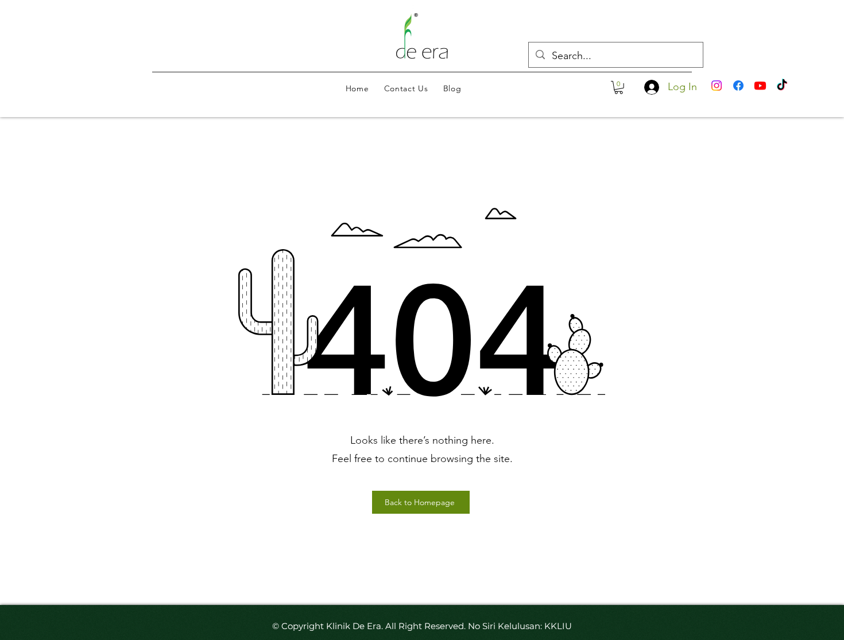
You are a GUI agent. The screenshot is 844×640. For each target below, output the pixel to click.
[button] (618, 87)
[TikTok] (782, 85)
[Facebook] (738, 85)
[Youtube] (760, 85)
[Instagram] (716, 85)
